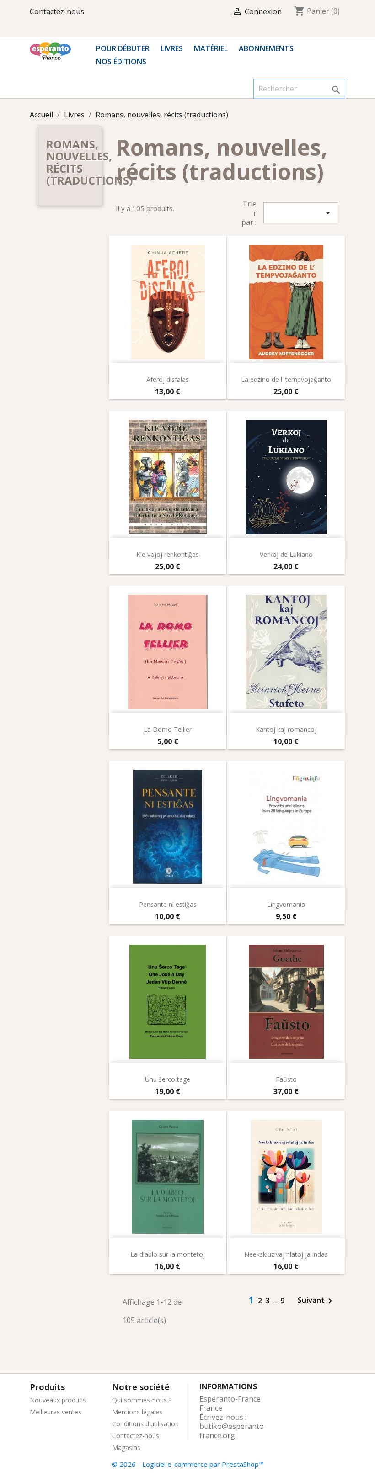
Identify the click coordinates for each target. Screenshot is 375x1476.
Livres (172, 48)
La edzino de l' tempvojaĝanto (286, 379)
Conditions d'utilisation (145, 1423)
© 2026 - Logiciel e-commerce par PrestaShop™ (188, 1464)
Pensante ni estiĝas (168, 904)
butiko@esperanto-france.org (233, 1430)
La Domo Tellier (168, 729)
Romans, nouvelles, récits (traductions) (89, 162)
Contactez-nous (57, 11)
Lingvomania (286, 904)
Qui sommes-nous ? (141, 1400)
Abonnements (266, 48)
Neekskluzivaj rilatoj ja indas (286, 1254)
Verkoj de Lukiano (286, 554)
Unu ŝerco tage (167, 1079)
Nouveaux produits (58, 1400)
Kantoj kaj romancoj (286, 729)
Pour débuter (123, 48)
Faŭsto (286, 1079)
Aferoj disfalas (167, 379)
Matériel (211, 48)
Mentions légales (137, 1411)
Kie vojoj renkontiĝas (167, 554)
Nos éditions (121, 62)
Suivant (317, 1301)
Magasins (126, 1447)
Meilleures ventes (55, 1411)
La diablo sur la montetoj (167, 1254)
